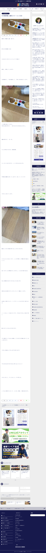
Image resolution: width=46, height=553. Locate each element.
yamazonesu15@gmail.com (38, 107)
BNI (34, 285)
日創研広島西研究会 (37, 288)
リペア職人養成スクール (5, 13)
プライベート (36, 321)
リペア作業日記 (36, 312)
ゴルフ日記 (36, 301)
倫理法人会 (36, 283)
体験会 (35, 315)
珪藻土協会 (36, 304)
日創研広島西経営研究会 (38, 307)
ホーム (4, 8)
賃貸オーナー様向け (6, 523)
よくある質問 (4, 541)
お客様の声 (37, 8)
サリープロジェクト (37, 277)
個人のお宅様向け (5, 520)
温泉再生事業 (36, 280)
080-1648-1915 (36, 106)
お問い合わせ (42, 9)
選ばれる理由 (9, 9)
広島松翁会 (36, 291)
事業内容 (14, 8)
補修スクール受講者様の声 (38, 298)
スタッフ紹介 (31, 9)
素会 (34, 294)
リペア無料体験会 (5, 525)
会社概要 (20, 8)
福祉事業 (35, 309)
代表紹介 (25, 8)
